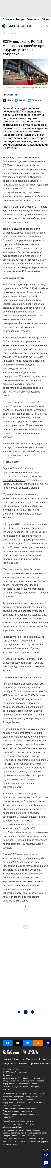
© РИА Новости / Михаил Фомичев (16, 88)
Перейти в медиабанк (38, 88)
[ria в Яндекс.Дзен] (18, 1043)
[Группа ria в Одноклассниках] (38, 1043)
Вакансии (7, 1075)
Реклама (23, 1063)
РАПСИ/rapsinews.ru (14, 479)
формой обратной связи (36, 1133)
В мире (42, 1059)
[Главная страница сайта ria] (16, 26)
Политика (7, 1059)
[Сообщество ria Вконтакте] (28, 1043)
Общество (19, 1059)
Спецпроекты (9, 1063)
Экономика (31, 1059)
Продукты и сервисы (40, 1063)
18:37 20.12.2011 (10, 33)
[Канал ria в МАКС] (8, 1043)
